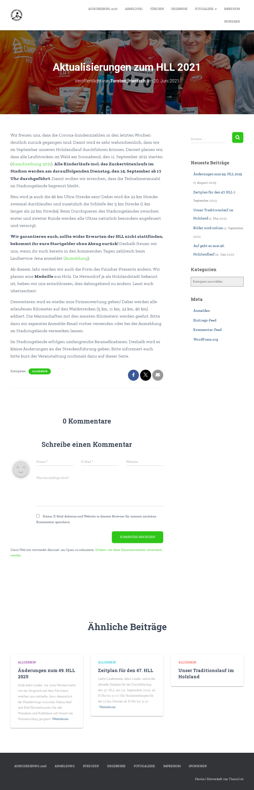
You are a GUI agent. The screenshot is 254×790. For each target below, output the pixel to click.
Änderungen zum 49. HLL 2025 (217, 174)
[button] (215, 9)
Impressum (232, 9)
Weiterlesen (60, 719)
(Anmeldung (76, 258)
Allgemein (39, 371)
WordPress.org (205, 339)
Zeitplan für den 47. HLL (213, 192)
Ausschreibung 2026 (103, 9)
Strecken (157, 9)
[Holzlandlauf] (17, 15)
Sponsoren (232, 21)
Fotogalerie (204, 9)
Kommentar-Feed (207, 330)
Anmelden (201, 311)
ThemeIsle (236, 779)
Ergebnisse (179, 9)
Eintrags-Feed (204, 320)
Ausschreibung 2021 (31, 164)
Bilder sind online (208, 228)
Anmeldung (134, 9)
